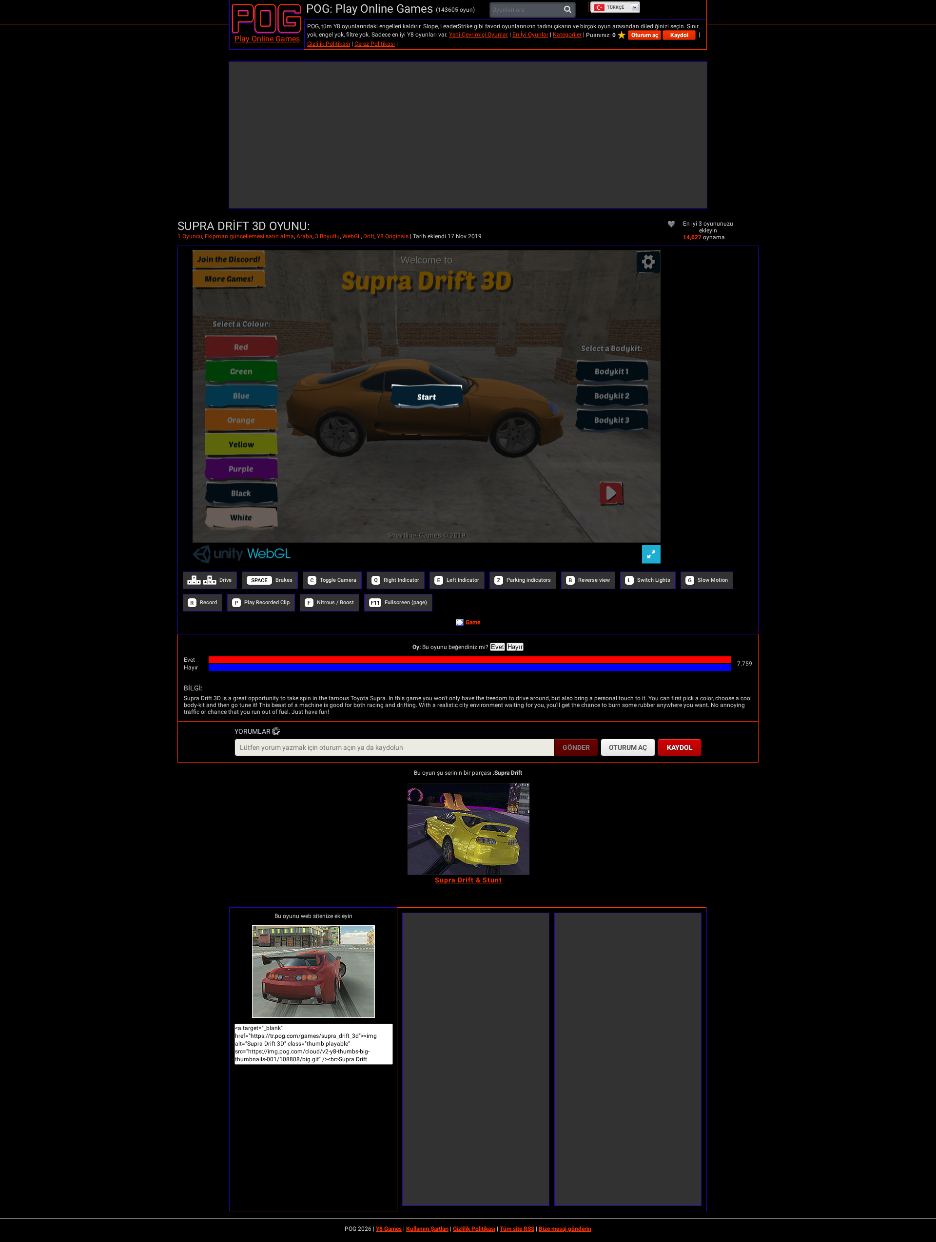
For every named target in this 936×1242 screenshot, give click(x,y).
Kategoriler (567, 34)
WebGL (351, 236)
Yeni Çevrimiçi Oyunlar (478, 34)
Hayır (515, 646)
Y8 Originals (393, 236)
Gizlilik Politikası (328, 43)
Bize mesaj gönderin (565, 1228)
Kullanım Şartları (427, 1228)
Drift (368, 236)
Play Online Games (267, 38)
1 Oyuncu (189, 236)
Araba (304, 236)
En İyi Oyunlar (530, 34)
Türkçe (615, 7)
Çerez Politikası (374, 43)
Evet (497, 646)
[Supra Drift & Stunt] (468, 829)
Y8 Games (389, 1228)
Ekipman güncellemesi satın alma (249, 236)
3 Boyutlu (327, 236)
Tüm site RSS (517, 1228)
